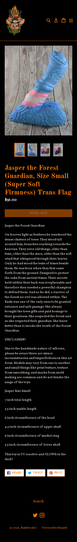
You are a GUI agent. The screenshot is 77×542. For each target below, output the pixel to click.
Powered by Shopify (54, 528)
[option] (19, 150)
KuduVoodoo (29, 528)
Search (38, 501)
